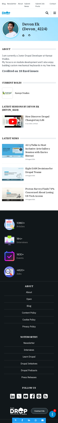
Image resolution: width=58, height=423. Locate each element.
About (20, 4)
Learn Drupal (29, 356)
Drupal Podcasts (29, 370)
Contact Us (39, 411)
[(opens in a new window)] (23, 35)
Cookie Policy (29, 319)
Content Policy (29, 312)
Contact (53, 4)
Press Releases (29, 377)
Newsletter (11, 4)
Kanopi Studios (22, 93)
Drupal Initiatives (29, 363)
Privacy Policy (29, 326)
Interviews (29, 350)
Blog (4, 4)
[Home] (6, 13)
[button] (15, 420)
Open (29, 299)
